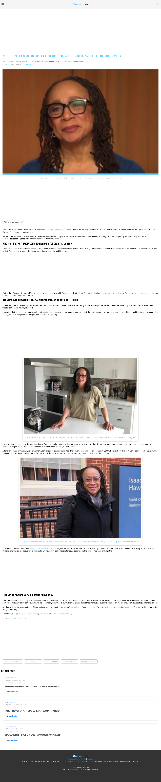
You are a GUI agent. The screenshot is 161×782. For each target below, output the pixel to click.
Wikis (55, 614)
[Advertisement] (80, 29)
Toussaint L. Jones (33, 661)
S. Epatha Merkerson (13, 661)
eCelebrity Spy (66, 614)
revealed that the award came (42, 548)
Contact (90, 759)
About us (71, 759)
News (23, 614)
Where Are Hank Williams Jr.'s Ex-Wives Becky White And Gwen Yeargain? (33, 735)
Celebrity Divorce (69, 661)
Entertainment (14, 61)
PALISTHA (8, 65)
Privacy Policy (79, 761)
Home (5, 61)
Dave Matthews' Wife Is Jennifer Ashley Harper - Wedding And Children (32, 711)
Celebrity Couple (51, 661)
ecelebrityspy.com (77, 770)
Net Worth (43, 614)
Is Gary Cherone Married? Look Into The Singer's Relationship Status (32, 686)
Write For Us (81, 759)
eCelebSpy (13, 691)
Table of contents (11, 222)
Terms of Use (65, 761)
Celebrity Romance (88, 661)
